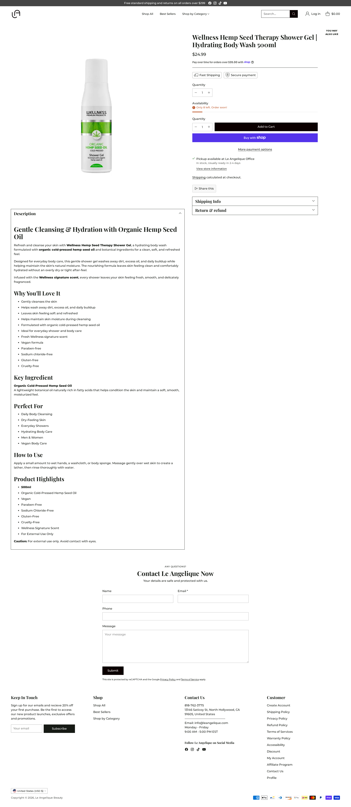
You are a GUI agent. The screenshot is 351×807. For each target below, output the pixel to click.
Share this (206, 188)
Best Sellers (101, 712)
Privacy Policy (168, 679)
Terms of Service (190, 679)
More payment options (255, 149)
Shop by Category (106, 718)
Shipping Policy (278, 712)
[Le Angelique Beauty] (16, 14)
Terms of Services (280, 731)
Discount (273, 751)
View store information (211, 168)
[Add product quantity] (209, 92)
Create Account (278, 705)
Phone (107, 608)
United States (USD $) (30, 790)
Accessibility (276, 745)
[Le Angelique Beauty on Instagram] (215, 3)
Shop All (99, 705)
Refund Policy (277, 725)
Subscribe (59, 728)
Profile (272, 778)
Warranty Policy (278, 738)
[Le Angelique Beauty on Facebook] (210, 3)
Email (183, 591)
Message (109, 626)
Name (107, 591)
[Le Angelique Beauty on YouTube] (225, 3)
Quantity (198, 84)
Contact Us (275, 771)
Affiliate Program (279, 764)
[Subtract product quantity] (196, 92)
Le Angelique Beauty (49, 797)
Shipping (199, 177)
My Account (276, 758)
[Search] (294, 14)
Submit (112, 670)
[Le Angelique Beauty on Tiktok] (220, 3)
